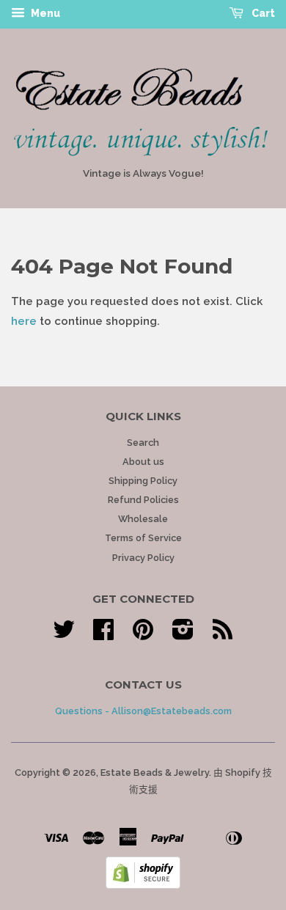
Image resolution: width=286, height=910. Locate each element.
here (24, 321)
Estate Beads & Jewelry (154, 772)
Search (143, 442)
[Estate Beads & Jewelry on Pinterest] (143, 634)
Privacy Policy (143, 557)
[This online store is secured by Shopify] (143, 885)
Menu (44, 13)
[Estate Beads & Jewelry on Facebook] (103, 634)
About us (143, 461)
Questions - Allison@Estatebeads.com (143, 710)
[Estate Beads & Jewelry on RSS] (222, 634)
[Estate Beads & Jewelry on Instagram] (183, 634)
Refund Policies (143, 499)
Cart (262, 13)
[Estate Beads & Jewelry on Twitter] (64, 634)
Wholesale (143, 518)
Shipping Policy (143, 480)
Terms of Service (143, 537)
